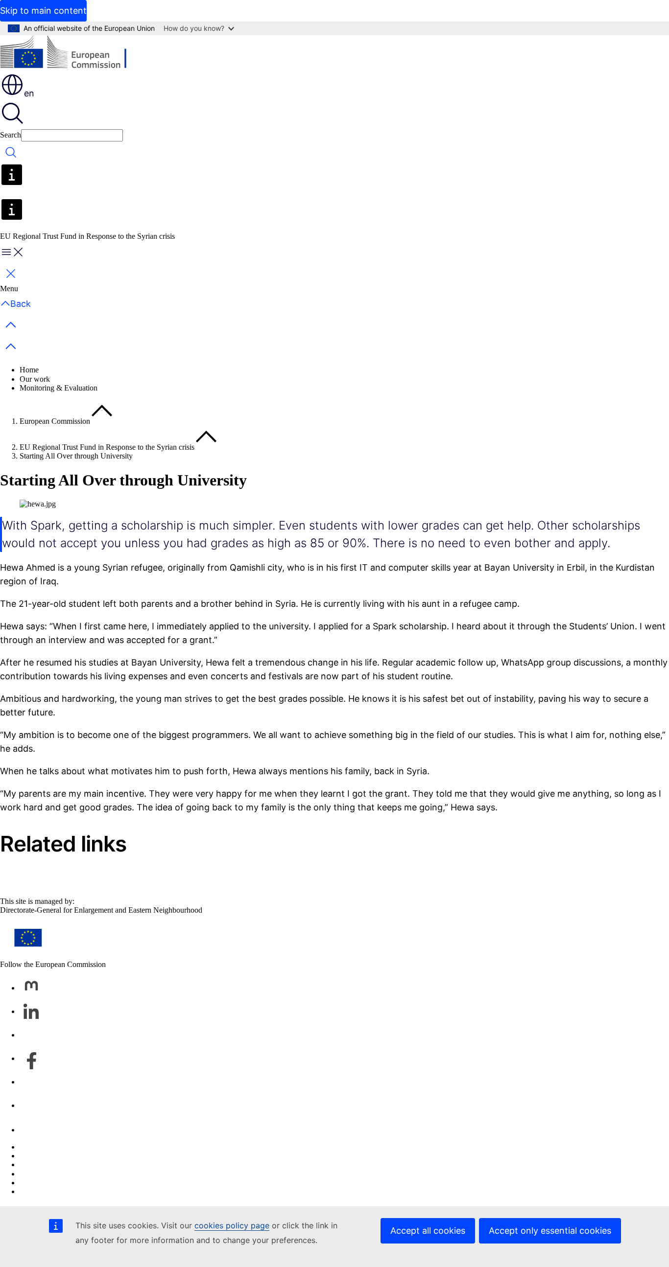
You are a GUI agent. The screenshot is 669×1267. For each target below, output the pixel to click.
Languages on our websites (62, 1156)
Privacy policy (42, 1174)
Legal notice (39, 1182)
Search (10, 135)
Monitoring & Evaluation (58, 388)
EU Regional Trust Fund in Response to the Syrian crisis (107, 447)
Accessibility (39, 1191)
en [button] (29, 93)
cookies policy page (231, 1225)
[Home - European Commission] (71, 53)
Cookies (32, 1164)
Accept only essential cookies (550, 1230)
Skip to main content (43, 10)
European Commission (55, 421)
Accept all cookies (427, 1230)
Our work (35, 379)
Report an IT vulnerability (60, 1147)
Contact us (36, 1130)
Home (29, 370)
